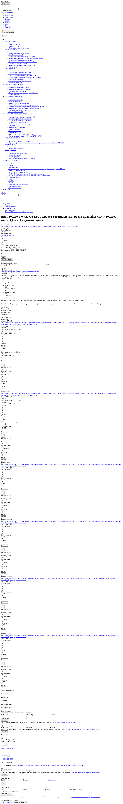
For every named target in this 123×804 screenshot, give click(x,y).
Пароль (25, 780)
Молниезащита (10, 144)
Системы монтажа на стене (14, 96)
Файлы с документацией (24, 272)
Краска (7, 189)
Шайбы (11, 181)
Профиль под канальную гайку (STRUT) (22, 75)
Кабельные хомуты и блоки (14, 84)
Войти (3, 784)
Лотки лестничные (14, 46)
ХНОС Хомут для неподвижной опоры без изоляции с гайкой (29, 176)
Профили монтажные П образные (19, 72)
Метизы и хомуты (11, 160)
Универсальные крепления (17, 91)
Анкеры (11, 182)
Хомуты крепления (14, 188)
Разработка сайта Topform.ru (75, 765)
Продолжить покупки (20, 802)
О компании (9, 15)
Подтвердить (5, 3)
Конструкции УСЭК (15, 82)
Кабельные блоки (14, 94)
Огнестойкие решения (12, 138)
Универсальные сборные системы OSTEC (22, 117)
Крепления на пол (14, 131)
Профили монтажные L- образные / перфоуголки (24, 77)
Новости (7, 19)
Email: (53, 714)
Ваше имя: (4, 714)
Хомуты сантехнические (16, 170)
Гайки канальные (14, 177)
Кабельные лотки (10, 41)
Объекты (7, 22)
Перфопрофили (10, 69)
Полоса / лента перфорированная (19, 81)
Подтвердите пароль (74, 789)
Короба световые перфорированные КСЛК (22, 62)
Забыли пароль (52, 780)
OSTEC (3, 193)
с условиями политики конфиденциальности (85, 729)
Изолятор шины (13, 157)
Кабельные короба (11, 50)
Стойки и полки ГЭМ (15, 100)
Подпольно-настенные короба (18, 63)
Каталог (4, 36)
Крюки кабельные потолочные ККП (20, 134)
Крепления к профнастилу (17, 127)
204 (4, 235)
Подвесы (11, 125)
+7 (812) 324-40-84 (7, 759)
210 (7, 232)
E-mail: (52, 727)
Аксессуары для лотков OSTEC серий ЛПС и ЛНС (25, 136)
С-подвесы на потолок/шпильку (19, 124)
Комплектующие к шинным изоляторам (21, 158)
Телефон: (29, 714)
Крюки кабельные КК (15, 112)
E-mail (3, 780)
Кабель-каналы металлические (18, 53)
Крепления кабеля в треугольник (19, 89)
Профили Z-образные (15, 79)
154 (13, 235)
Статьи (7, 21)
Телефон (29, 727)
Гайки (10, 179)
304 (7, 235)
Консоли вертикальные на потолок (20, 119)
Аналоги (36, 272)
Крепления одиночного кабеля (18, 88)
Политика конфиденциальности (28, 765)
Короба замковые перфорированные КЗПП (22, 56)
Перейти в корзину (7, 802)
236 (2, 238)
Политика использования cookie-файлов (52, 765)
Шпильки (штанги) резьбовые (18, 184)
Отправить (5, 720)
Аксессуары (12, 67)
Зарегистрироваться (7, 795)
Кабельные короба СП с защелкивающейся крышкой (25, 58)
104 (2, 235)
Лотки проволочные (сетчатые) (18, 48)
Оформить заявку (7, 259)
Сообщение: (5, 718)
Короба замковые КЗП (15, 55)
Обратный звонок (9, 32)
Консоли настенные (15, 101)
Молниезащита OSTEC (16, 148)
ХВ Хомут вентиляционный (17, 172)
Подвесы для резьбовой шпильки (19, 120)
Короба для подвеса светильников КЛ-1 (21, 65)
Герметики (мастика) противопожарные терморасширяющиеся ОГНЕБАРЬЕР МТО (36, 143)
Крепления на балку (15, 129)
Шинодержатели (10, 150)
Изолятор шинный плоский (17, 153)
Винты (10, 165)
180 (4, 232)
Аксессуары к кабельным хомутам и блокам (23, 93)
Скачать (7, 24)
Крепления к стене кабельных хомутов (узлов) (23, 108)
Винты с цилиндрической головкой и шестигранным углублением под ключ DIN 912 (36, 169)
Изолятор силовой (14, 155)
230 (2, 232)
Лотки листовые (14, 44)
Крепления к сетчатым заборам (18, 103)
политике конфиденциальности (67, 722)
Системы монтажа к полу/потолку (16, 113)
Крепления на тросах (15, 132)
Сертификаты (11, 272)
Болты (10, 163)
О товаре (4, 272)
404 (10, 235)
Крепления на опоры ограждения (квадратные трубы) (26, 106)
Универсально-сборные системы (19, 110)
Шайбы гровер (13, 167)
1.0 (2, 242)
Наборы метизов (14, 186)
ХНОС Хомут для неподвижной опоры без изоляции (26, 174)
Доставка (8, 26)
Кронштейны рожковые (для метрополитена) (23, 105)
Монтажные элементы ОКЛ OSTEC (20, 141)
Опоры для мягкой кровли (17, 122)
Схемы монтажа (10, 17)
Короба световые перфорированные (20, 60)
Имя (2, 789)
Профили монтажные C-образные (19, 74)
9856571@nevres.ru (7, 748)
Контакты (8, 27)
